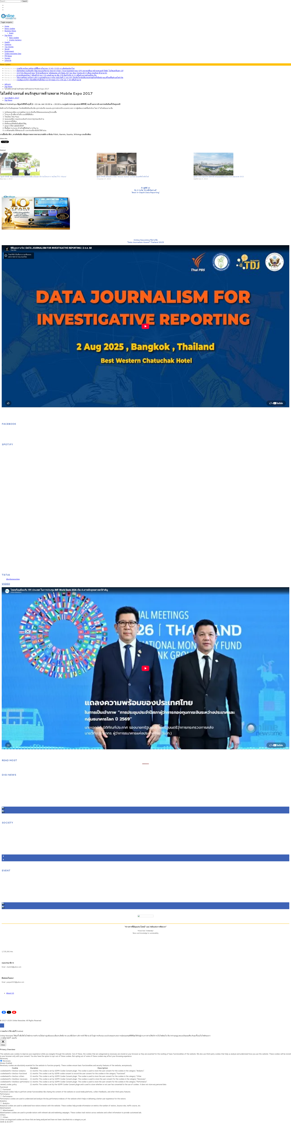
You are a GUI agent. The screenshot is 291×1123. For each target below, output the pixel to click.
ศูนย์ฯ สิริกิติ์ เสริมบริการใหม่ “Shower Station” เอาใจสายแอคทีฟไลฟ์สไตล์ (123, 176)
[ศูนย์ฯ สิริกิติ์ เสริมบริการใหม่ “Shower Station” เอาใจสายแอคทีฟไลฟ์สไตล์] (144, 164)
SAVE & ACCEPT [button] (6, 1122)
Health (7, 42)
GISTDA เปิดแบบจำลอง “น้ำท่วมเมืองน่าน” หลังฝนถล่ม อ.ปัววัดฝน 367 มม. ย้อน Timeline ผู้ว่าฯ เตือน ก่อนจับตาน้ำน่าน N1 (62, 73)
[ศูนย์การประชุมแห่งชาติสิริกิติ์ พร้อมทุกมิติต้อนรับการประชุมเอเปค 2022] (241, 164)
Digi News (8, 35)
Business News (10, 31)
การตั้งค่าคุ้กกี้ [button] (6, 1038)
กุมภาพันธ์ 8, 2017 (12, 98)
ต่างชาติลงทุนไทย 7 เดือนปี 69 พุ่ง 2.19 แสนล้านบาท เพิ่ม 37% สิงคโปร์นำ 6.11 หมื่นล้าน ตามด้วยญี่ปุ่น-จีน (56, 75)
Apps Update (14, 37)
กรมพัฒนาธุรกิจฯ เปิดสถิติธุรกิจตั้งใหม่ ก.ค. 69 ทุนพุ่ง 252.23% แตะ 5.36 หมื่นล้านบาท (49, 80)
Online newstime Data (13, 53)
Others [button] (2, 1115)
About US (10, 993)
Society (7, 58)
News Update (10, 28)
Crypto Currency (15, 40)
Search (24, 1)
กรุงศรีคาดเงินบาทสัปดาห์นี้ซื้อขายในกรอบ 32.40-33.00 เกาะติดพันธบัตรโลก (46, 68)
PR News (8, 56)
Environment (9, 51)
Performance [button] (5, 1094)
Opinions (8, 44)
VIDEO (6, 583)
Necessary (7, 1061)
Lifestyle (8, 60)
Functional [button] (4, 1087)
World (7, 49)
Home (7, 26)
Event (11, 33)
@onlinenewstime (13, 579)
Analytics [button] (3, 1101)
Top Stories (9, 47)
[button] (145, 808)
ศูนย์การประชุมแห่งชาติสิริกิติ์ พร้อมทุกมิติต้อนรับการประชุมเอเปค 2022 (219, 176)
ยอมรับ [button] (14, 1038)
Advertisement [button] (5, 1108)
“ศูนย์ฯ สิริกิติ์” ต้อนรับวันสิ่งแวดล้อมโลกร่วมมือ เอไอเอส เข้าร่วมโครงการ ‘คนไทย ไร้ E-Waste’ (33, 176)
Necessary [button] (4, 1058)
